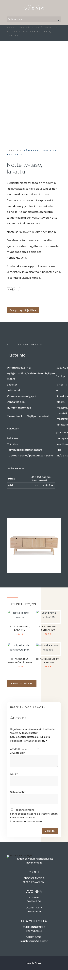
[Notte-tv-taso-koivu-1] (34, 571)
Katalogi (14, 27)
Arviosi (15, 749)
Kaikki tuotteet (22, 683)
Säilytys (33, 27)
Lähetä (50, 830)
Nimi (13, 774)
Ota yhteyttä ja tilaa (22, 310)
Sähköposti (17, 792)
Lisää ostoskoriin (8, 300)
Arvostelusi (17, 752)
